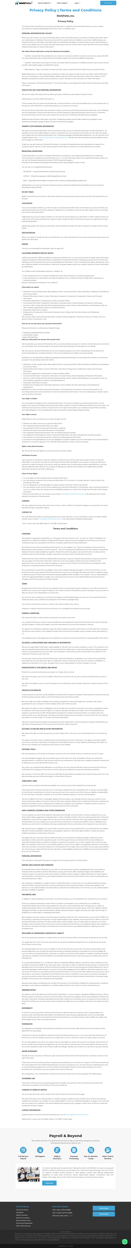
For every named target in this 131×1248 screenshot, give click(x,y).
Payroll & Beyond (44, 3)
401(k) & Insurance (22, 1215)
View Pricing (103, 1214)
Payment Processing (22, 1218)
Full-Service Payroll (22, 1210)
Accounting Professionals (24, 1223)
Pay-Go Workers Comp (23, 1220)
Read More (49, 1183)
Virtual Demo (103, 1208)
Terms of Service (65, 1232)
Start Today (108, 3)
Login (77, 3)
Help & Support (62, 3)
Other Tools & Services (23, 1226)
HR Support (20, 1212)
